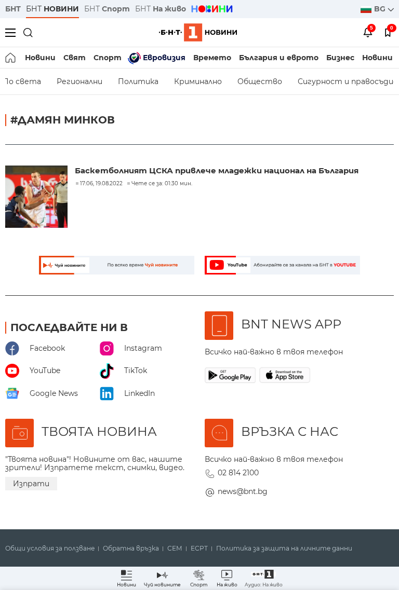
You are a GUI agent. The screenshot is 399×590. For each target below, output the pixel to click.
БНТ (13, 8)
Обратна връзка (131, 548)
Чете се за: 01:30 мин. (161, 184)
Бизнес (340, 57)
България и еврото (278, 57)
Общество (259, 81)
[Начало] (11, 57)
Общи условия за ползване (50, 548)
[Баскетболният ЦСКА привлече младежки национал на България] (37, 198)
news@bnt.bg (243, 491)
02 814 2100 (238, 473)
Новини (40, 57)
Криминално (198, 81)
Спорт (108, 57)
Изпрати (31, 483)
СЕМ (174, 548)
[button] (263, 578)
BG (381, 8)
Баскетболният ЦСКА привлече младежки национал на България (216, 170)
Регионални (79, 81)
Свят (74, 57)
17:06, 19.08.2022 (101, 184)
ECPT (199, 548)
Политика (138, 81)
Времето (212, 57)
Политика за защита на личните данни (284, 548)
